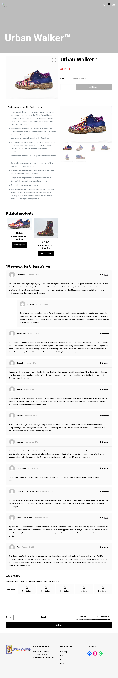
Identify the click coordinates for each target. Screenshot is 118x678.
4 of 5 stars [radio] (83, 591)
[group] (32, 77)
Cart (62, 656)
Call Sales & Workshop (41, 651)
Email (44, 617)
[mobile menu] (96, 5)
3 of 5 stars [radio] (64, 591)
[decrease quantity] (63, 87)
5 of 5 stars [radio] (103, 591)
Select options (19, 245)
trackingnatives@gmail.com (43, 657)
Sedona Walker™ (19, 236)
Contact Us (64, 659)
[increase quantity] (73, 87)
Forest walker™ (45, 245)
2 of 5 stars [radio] (45, 591)
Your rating (11, 589)
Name (9, 617)
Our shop (63, 652)
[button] (54, 59)
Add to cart (93, 87)
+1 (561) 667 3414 (40, 654)
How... (62, 663)
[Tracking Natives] (4, 5)
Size (62, 79)
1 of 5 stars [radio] (26, 591)
